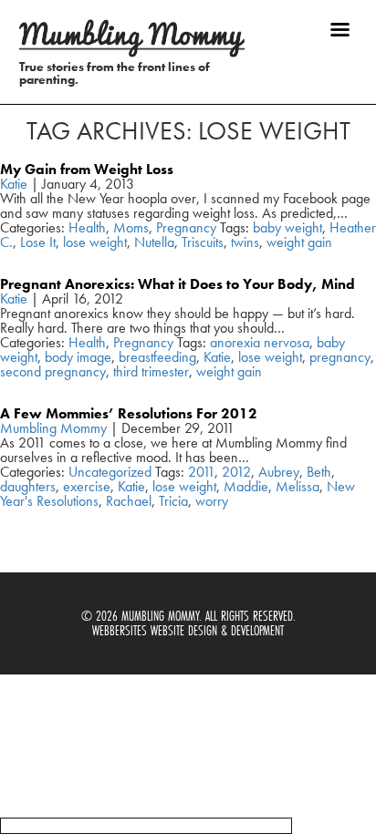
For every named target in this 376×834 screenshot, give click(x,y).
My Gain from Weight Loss (86, 169)
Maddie (246, 486)
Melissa (297, 486)
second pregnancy (53, 371)
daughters (28, 486)
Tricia (173, 500)
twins (245, 242)
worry (211, 500)
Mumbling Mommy (53, 428)
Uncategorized (109, 471)
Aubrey (278, 471)
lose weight (95, 242)
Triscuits (203, 242)
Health (87, 227)
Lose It (38, 242)
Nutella (154, 242)
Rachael (128, 500)
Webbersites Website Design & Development (188, 630)
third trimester (151, 371)
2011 (201, 471)
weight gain (299, 242)
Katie (13, 183)
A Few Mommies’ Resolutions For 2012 (128, 413)
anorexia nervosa (259, 342)
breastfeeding (157, 356)
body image (78, 356)
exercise (86, 486)
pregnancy (340, 356)
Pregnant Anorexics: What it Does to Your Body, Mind (177, 283)
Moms (131, 227)
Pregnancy (186, 227)
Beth (319, 471)
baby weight (287, 227)
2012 (236, 471)
